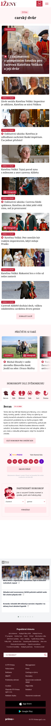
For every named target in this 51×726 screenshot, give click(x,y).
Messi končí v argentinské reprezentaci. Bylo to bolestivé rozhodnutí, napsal (24, 582)
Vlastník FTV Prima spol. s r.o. (12, 690)
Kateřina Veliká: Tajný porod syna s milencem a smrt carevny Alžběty (20, 171)
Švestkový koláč (39, 647)
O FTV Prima (10, 665)
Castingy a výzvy (32, 672)
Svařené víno (17, 641)
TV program (9, 636)
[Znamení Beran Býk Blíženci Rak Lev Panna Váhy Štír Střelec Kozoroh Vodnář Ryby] (14, 502)
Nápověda (29, 686)
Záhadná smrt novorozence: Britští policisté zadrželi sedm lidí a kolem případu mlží (25, 593)
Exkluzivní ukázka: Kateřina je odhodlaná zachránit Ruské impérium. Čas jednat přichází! (22, 137)
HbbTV (7, 676)
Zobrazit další (25, 316)
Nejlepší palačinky (27, 647)
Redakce (29, 689)
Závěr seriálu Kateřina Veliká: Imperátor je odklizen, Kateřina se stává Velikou (23, 103)
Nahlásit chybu (10, 695)
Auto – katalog (24, 639)
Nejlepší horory (37, 633)
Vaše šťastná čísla (36, 455)
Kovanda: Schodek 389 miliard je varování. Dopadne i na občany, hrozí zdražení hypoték (24, 605)
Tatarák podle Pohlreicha (31, 641)
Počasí (31, 636)
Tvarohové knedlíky (13, 647)
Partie (26, 636)
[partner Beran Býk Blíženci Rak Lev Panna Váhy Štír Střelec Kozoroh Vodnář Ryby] (36, 502)
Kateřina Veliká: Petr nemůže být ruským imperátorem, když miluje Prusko (20, 240)
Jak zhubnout (13, 633)
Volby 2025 (8, 641)
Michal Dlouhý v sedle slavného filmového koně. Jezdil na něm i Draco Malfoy (19, 365)
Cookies (8, 686)
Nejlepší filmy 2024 (25, 633)
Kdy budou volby (40, 636)
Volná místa (9, 668)
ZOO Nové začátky (13, 639)
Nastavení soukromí (33, 695)
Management (30, 665)
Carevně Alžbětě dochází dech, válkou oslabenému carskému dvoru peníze (21, 307)
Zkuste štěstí (24, 469)
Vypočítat (25, 510)
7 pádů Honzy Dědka (37, 639)
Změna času (18, 636)
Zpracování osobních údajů (33, 681)
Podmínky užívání (12, 680)
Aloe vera (43, 641)
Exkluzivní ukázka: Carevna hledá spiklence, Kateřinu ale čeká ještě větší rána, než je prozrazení (21, 205)
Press (27, 668)
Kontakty (29, 676)
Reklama (8, 672)
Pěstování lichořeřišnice (18, 644)
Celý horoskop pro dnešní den (19, 441)
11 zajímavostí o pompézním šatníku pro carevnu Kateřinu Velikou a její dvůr (23, 62)
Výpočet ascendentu (34, 644)
